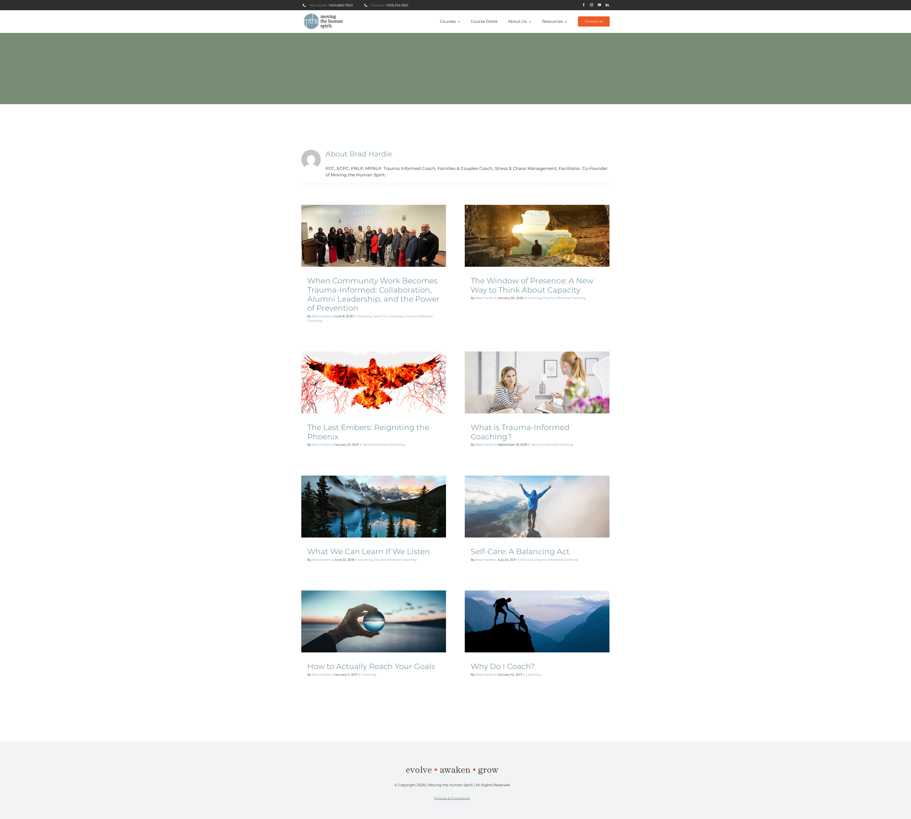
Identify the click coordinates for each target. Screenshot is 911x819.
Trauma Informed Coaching (398, 247)
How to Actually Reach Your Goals (371, 666)
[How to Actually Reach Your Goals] (373, 621)
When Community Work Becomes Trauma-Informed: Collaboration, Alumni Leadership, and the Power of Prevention (373, 294)
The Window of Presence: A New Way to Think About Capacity (532, 285)
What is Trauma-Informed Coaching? (520, 432)
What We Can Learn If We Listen (368, 551)
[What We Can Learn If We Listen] (373, 507)
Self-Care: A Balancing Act (520, 551)
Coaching (335, 247)
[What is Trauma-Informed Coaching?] (537, 382)
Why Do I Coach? (503, 666)
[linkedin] (607, 4)
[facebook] (583, 4)
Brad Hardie (321, 316)
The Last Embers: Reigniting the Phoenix (368, 432)
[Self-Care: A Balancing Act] (537, 507)
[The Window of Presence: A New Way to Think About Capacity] (537, 236)
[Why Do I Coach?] (537, 621)
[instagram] (591, 4)
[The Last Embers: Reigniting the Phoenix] (373, 382)
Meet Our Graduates (359, 247)
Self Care (515, 511)
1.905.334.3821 (397, 5)
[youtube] (599, 4)
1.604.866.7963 (341, 5)
